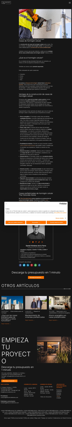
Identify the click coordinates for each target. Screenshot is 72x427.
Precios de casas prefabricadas (48, 410)
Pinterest (58, 393)
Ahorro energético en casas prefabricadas (57, 316)
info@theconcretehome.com (8, 392)
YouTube (58, 394)
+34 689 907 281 (15, 390)
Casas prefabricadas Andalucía (14, 413)
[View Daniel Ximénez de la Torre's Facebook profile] (30, 242)
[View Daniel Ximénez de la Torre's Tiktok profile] (39, 242)
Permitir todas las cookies (56, 222)
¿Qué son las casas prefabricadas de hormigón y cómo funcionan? (9, 318)
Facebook (59, 390)
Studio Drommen (67, 418)
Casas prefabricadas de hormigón (35, 39)
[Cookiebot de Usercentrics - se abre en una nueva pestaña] (60, 204)
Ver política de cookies (60, 212)
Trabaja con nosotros (46, 418)
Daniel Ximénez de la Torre (36, 246)
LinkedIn (58, 398)
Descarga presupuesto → (36, 277)
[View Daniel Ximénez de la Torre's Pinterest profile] (36, 242)
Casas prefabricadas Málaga (34, 413)
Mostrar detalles (60, 218)
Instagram (59, 391)
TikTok (58, 396)
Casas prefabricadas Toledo (54, 413)
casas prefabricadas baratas (27, 145)
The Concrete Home (26, 198)
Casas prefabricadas (30, 410)
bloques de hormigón (31, 83)
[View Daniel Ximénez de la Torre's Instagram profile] (42, 242)
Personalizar (35, 222)
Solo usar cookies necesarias (15, 222)
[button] (65, 288)
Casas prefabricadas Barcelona (58, 412)
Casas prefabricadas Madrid (18, 412)
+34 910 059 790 (5, 390)
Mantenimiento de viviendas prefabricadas (35, 316)
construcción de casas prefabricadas (41, 47)
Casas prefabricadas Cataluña (37, 412)
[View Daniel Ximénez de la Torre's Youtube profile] (33, 242)
